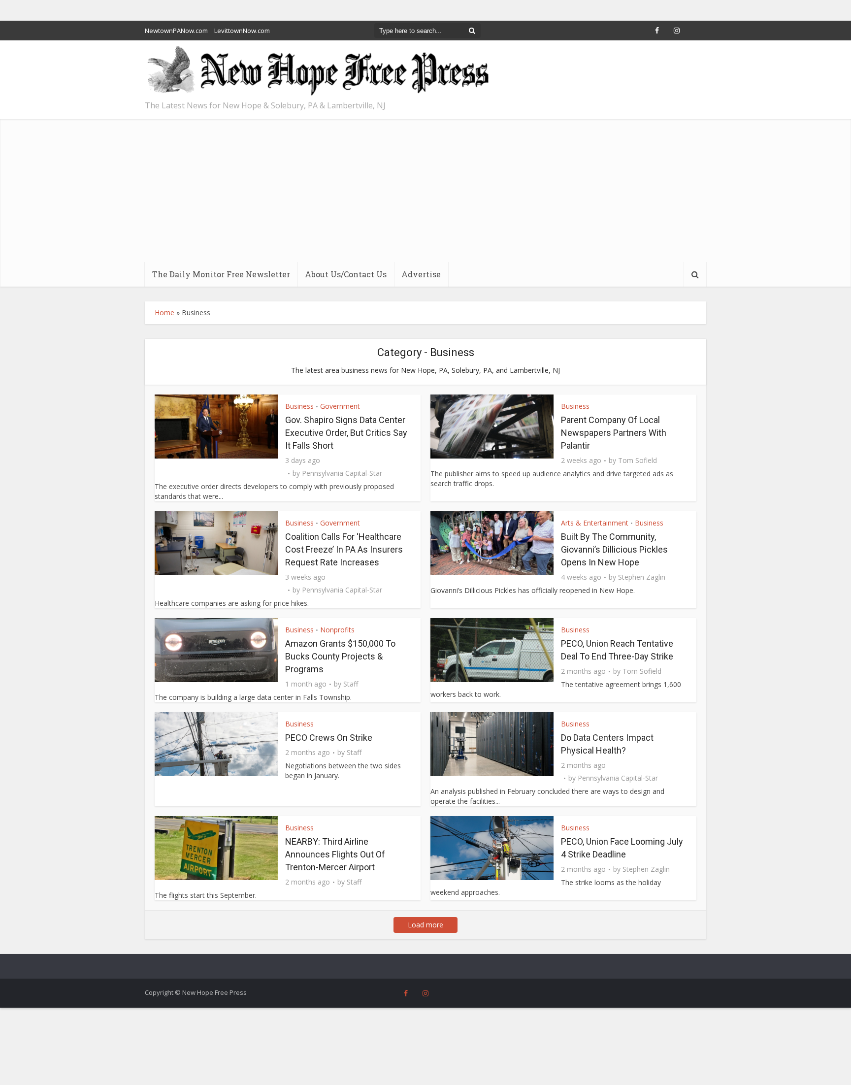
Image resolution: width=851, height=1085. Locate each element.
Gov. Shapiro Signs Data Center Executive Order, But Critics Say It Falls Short (346, 433)
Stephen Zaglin (641, 577)
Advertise (421, 274)
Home (164, 312)
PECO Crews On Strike (328, 737)
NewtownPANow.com (176, 30)
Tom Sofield (637, 460)
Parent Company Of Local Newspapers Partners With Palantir (613, 433)
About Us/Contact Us (346, 274)
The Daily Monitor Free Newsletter (221, 274)
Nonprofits (337, 629)
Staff (350, 684)
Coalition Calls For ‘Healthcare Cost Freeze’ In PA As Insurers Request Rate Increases (344, 549)
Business (299, 406)
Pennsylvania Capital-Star (342, 473)
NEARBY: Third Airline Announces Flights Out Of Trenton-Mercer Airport (335, 854)
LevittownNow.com (242, 30)
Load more (425, 924)
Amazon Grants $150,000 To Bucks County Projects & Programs (340, 656)
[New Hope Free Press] (317, 71)
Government (340, 406)
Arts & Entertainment (594, 522)
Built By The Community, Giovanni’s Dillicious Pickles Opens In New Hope (614, 549)
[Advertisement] (425, 188)
